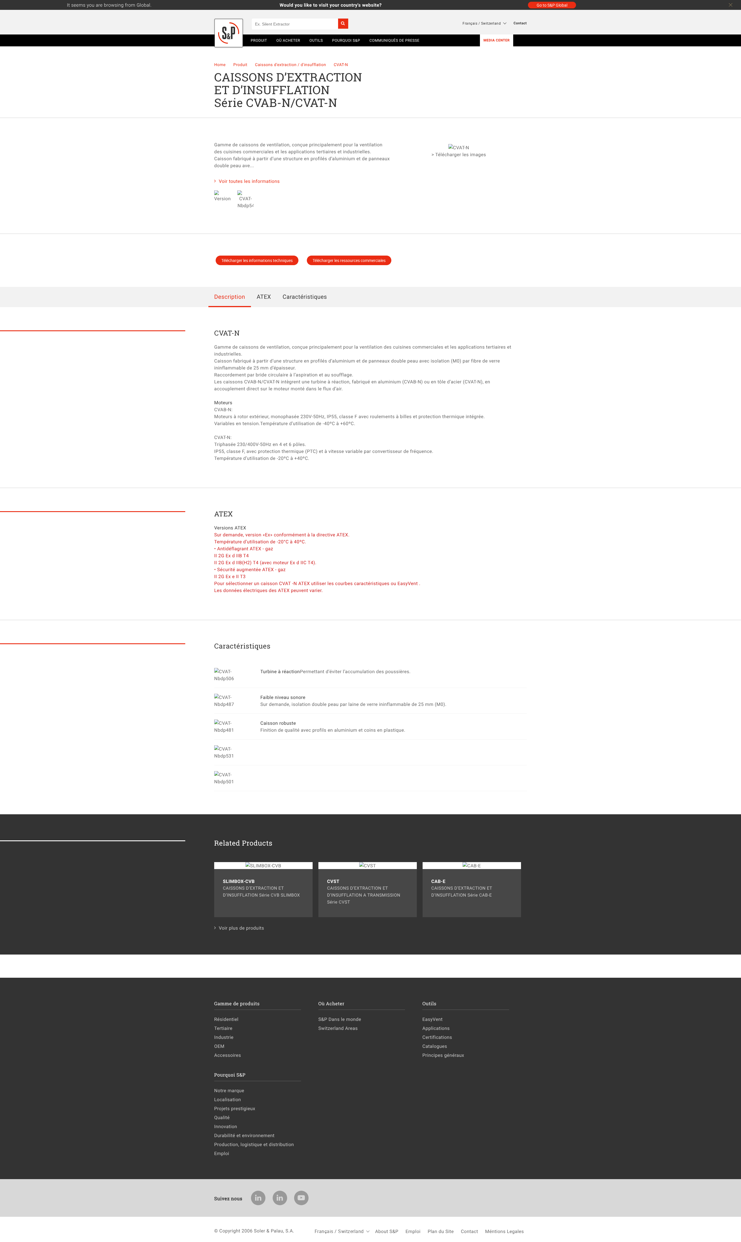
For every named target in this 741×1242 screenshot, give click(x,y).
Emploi (221, 1153)
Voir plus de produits (241, 928)
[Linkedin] (258, 1198)
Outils (316, 40)
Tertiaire (223, 1028)
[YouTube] (301, 1198)
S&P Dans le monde (339, 1019)
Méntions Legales (504, 1231)
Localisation (227, 1099)
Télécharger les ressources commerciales (349, 260)
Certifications (437, 1037)
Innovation (225, 1126)
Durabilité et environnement (244, 1135)
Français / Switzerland (482, 23)
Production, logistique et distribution (254, 1144)
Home (220, 65)
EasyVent (432, 1019)
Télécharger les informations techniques (257, 260)
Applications (436, 1028)
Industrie (224, 1037)
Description (229, 297)
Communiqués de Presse (394, 40)
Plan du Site (441, 1231)
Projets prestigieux (234, 1108)
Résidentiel (226, 1019)
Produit (240, 65)
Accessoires (227, 1055)
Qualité (222, 1117)
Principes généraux (443, 1055)
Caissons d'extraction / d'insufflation (291, 65)
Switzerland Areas (338, 1028)
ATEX (264, 297)
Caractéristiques (305, 297)
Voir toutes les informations (249, 181)
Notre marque (229, 1090)
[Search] (343, 24)
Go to (552, 5)
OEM (219, 1046)
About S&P (387, 1231)
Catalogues (434, 1046)
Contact (520, 23)
